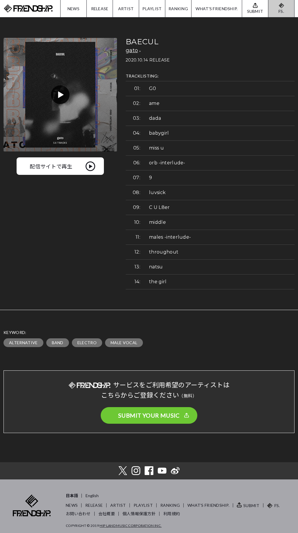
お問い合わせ (78, 513)
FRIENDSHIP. (28, 8)
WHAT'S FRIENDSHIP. (216, 8)
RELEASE (100, 8)
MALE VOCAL (124, 342)
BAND (57, 342)
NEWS (73, 8)
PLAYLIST (152, 8)
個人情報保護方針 (139, 513)
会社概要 (106, 513)
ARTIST (126, 8)
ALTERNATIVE (23, 342)
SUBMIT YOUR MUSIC (149, 415)
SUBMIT (251, 505)
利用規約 (171, 513)
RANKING (178, 8)
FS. (281, 11)
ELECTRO (87, 342)
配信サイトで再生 (51, 166)
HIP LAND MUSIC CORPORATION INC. (131, 525)
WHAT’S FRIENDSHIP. (208, 505)
